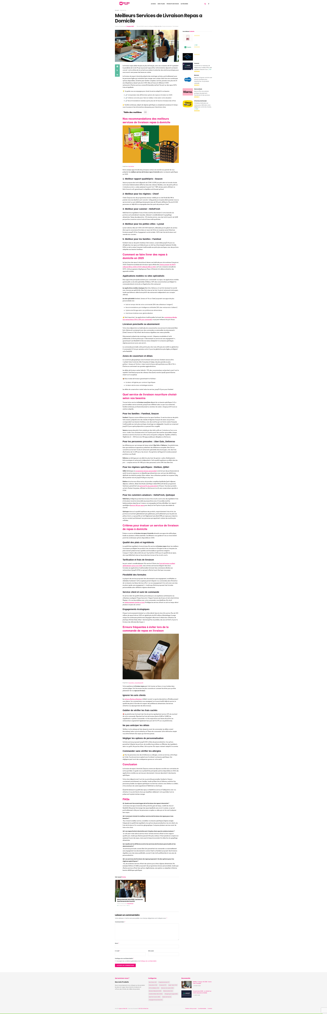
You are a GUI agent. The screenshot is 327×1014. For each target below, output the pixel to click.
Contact (210, 1008)
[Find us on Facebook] (208, 4)
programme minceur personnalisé (146, 471)
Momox (196, 75)
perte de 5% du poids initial (148, 486)
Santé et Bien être (155, 994)
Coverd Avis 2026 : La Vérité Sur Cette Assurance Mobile (202, 992)
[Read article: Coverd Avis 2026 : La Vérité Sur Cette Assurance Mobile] (186, 994)
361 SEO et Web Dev (144, 1008)
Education (153, 985)
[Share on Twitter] (117, 70)
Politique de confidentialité (124, 958)
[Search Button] (205, 4)
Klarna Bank (198, 89)
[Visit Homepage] (125, 4)
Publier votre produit (190, 1008)
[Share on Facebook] (117, 66)
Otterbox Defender (200, 101)
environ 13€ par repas (137, 505)
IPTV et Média (154, 988)
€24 (197, 109)
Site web (151, 951)
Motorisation (168, 991)
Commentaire (120, 922)
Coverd (196, 63)
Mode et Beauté (155, 991)
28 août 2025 (140, 26)
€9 (196, 45)
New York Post (131, 166)
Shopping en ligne (171, 994)
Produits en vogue (173, 4)
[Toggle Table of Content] (144, 112)
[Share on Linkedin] (117, 75)
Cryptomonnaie (164, 982)
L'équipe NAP (130, 26)
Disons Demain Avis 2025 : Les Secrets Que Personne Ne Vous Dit (130, 900)
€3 (210, 69)
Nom (117, 943)
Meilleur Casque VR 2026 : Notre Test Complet (202, 982)
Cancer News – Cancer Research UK (136, 682)
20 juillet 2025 (122, 905)
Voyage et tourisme (155, 999)
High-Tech (173, 985)
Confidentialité (202, 1008)
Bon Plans (152, 982)
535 (129, 905)
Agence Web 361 (123, 1008)
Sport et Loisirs (154, 997)
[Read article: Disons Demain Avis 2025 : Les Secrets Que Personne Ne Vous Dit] (130, 891)
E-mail (117, 951)
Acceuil (153, 4)
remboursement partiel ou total (135, 602)
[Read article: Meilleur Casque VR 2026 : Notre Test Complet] (186, 984)
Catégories (184, 4)
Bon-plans (161, 4)
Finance (162, 985)
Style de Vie (123, 10)
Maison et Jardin (167, 988)
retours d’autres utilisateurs (133, 699)
